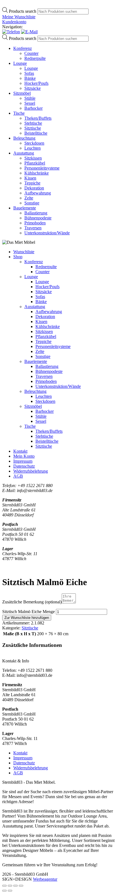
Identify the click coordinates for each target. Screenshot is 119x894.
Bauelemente (24, 208)
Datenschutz (24, 466)
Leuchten (32, 148)
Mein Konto (24, 456)
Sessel (29, 103)
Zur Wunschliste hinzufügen (26, 618)
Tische (19, 113)
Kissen (30, 178)
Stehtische (33, 123)
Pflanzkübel (34, 163)
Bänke (30, 78)
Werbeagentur (45, 879)
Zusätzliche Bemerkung (32, 602)
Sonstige (31, 203)
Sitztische (32, 128)
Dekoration (34, 188)
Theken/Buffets (37, 118)
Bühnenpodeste (37, 218)
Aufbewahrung (37, 193)
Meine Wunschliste (18, 16)
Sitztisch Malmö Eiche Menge (28, 611)
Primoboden (35, 223)
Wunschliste (23, 251)
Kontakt (20, 451)
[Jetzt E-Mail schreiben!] (29, 31)
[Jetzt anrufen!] (11, 31)
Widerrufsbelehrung (30, 471)
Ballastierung (35, 213)
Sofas (29, 73)
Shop (17, 256)
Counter (31, 53)
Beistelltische (35, 133)
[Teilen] (15, 886)
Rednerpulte (35, 58)
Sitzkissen (33, 158)
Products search (23, 11)
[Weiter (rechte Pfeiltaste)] (10, 891)
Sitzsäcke (32, 88)
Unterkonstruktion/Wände (47, 232)
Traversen (33, 228)
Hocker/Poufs (36, 83)
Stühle (29, 98)
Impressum (22, 461)
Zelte (28, 198)
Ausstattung (23, 153)
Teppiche (32, 183)
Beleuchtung (24, 138)
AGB (18, 476)
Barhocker (33, 108)
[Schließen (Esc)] (21, 886)
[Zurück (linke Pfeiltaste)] (4, 891)
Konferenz (22, 48)
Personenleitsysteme (42, 168)
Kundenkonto (14, 21)
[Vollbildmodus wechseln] (10, 886)
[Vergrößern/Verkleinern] (4, 886)
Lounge (20, 63)
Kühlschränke (36, 173)
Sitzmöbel (22, 93)
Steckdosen (34, 143)
